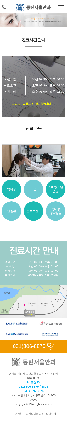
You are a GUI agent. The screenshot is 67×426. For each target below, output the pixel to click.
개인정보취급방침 (33, 413)
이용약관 (16, 413)
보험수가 (51, 413)
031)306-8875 (29, 346)
